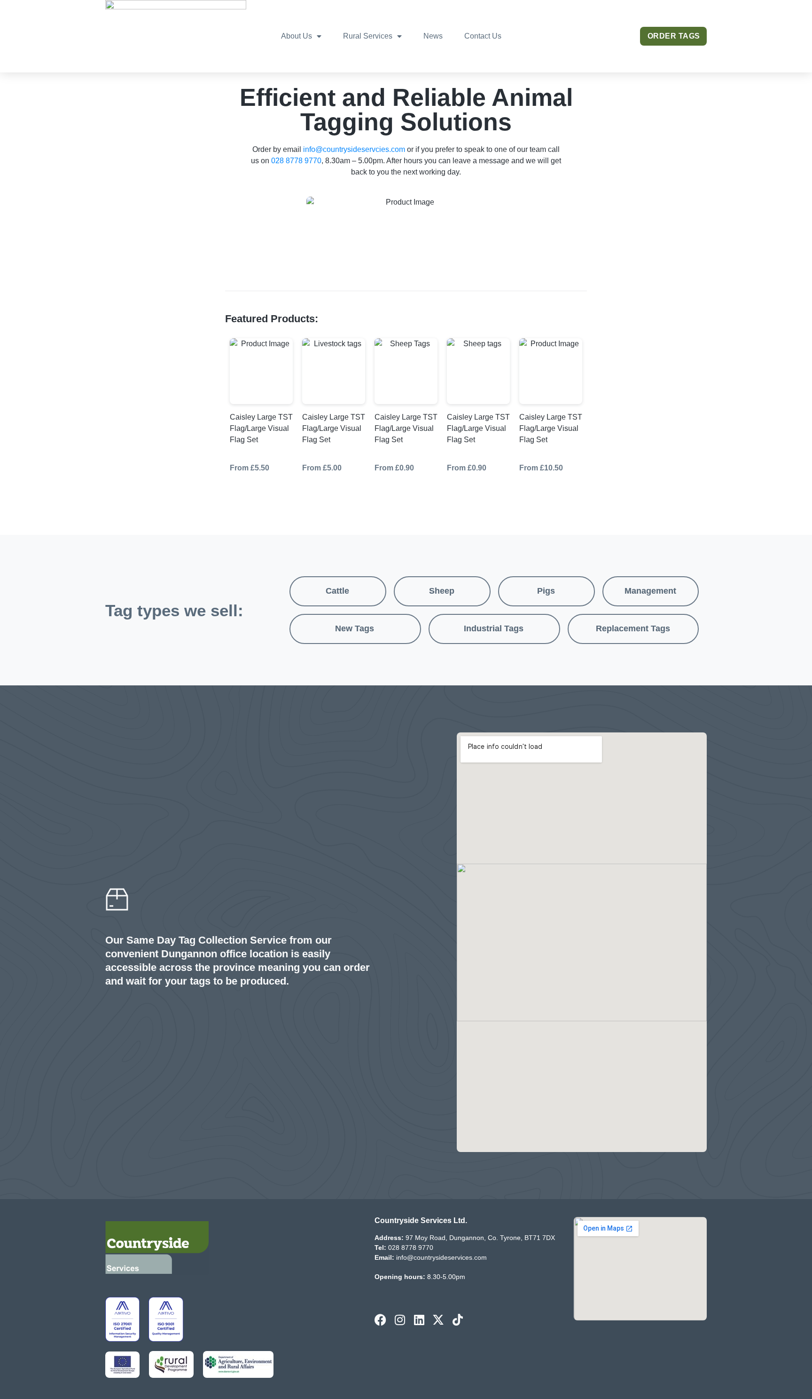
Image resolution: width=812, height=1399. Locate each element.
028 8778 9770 (296, 161)
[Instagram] (400, 1320)
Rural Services (367, 36)
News (433, 36)
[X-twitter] (438, 1320)
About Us (296, 36)
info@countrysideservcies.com (354, 149)
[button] (337, 591)
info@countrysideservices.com (441, 1257)
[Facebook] (380, 1320)
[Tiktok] (457, 1320)
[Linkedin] (419, 1320)
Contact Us (482, 36)
